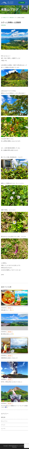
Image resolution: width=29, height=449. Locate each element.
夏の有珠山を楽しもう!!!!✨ (7, 334)
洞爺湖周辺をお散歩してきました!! (9, 358)
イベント (3, 424)
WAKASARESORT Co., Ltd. (15, 445)
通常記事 (11, 17)
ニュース (3, 428)
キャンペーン (4, 421)
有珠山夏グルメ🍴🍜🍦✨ (7, 310)
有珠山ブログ (6, 17)
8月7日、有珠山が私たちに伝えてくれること (11, 381)
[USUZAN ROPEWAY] (7, 2)
